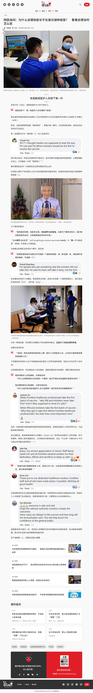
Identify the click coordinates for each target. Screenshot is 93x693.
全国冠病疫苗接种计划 (37, 647)
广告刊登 (27, 684)
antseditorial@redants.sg (67, 674)
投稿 (86, 4)
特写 (49, 11)
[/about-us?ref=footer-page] (4, 4)
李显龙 (51, 647)
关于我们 (19, 684)
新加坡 (14, 647)
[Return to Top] (88, 689)
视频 (56, 11)
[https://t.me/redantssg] (22, 4)
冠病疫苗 (23, 647)
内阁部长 (60, 647)
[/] (46, 4)
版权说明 (34, 684)
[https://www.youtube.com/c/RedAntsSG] (17, 4)
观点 (36, 11)
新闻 (43, 11)
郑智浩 (9, 28)
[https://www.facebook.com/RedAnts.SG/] (13, 4)
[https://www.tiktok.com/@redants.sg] (9, 4)
